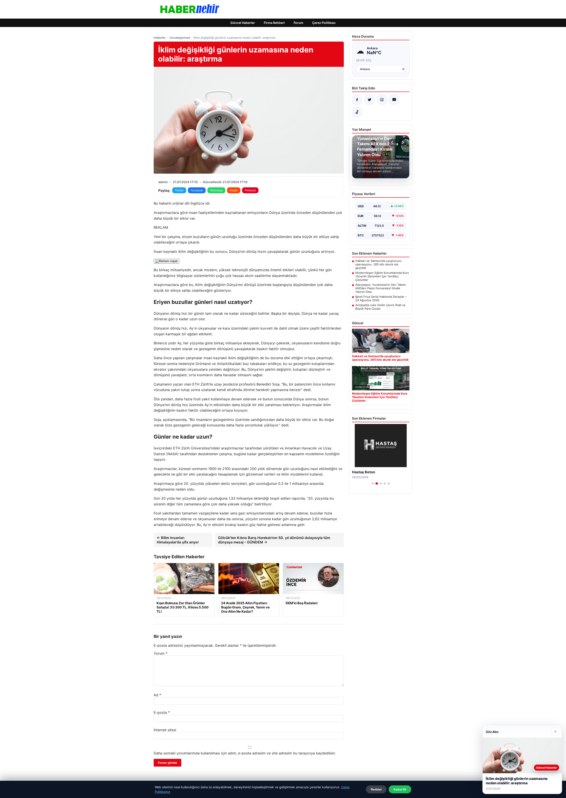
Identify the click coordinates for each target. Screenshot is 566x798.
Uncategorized (179, 37)
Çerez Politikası (324, 23)
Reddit (234, 190)
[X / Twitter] (369, 100)
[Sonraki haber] (402, 142)
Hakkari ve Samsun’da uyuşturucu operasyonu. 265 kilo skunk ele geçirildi (378, 264)
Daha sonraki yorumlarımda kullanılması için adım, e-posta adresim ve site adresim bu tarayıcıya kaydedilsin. (245, 753)
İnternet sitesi (165, 730)
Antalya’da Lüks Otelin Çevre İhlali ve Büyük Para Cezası (380, 306)
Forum (298, 23)
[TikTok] (357, 112)
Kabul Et (400, 789)
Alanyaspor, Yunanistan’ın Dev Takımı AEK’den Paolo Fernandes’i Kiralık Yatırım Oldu (380, 288)
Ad (157, 695)
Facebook (197, 190)
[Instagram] (382, 100)
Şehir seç (364, 60)
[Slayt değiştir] (372, 483)
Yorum (160, 653)
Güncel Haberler (242, 23)
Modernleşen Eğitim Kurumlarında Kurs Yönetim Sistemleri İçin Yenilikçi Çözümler (382, 276)
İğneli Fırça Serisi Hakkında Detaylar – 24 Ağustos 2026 (381, 298)
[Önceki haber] (393, 142)
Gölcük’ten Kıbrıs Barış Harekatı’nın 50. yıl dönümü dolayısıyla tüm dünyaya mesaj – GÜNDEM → (274, 539)
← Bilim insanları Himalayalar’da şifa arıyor (178, 539)
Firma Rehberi (274, 23)
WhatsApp (216, 190)
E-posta (162, 712)
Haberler (160, 37)
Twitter (179, 190)
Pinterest (250, 190)
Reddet (376, 789)
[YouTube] (394, 100)
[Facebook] (357, 100)
